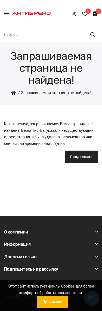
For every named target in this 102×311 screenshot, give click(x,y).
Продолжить (81, 157)
